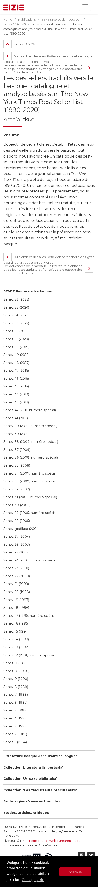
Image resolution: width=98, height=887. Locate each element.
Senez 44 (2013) (16, 394)
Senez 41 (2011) (15, 418)
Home (7, 19)
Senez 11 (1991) (15, 663)
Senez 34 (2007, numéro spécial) (30, 473)
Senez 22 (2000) (16, 576)
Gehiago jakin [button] (33, 880)
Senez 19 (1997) (16, 600)
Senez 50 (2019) (16, 347)
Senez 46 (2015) (16, 379)
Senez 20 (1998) (16, 592)
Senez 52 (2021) (15, 331)
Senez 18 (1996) (16, 608)
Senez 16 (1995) (16, 623)
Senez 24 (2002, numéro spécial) (30, 560)
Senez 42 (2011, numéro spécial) (29, 410)
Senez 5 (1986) (15, 710)
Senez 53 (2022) (16, 323)
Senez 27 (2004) (16, 536)
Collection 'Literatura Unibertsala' (33, 767)
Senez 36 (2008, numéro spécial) (30, 457)
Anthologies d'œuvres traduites (31, 801)
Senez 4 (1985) (15, 718)
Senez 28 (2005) (16, 521)
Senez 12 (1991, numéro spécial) (29, 655)
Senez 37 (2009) (16, 450)
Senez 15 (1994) (16, 631)
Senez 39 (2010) (16, 434)
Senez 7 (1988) (15, 694)
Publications (27, 19)
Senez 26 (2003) (16, 544)
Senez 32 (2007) (16, 489)
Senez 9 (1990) (15, 679)
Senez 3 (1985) (15, 726)
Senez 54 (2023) (16, 315)
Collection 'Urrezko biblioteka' (30, 779)
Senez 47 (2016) (16, 371)
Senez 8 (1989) (15, 687)
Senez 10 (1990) (16, 671)
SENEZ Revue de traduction (27, 291)
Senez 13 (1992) (16, 647)
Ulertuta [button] (75, 872)
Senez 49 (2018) (16, 355)
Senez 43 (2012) (16, 402)
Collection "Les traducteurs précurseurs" (40, 790)
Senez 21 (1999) (16, 584)
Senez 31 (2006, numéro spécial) (30, 497)
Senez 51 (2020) (16, 339)
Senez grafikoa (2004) (21, 529)
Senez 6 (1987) (15, 702)
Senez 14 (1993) (16, 639)
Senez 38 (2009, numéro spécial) (30, 442)
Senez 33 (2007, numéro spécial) (30, 481)
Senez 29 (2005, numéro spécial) (30, 513)
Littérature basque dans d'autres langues (40, 756)
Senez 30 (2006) (16, 505)
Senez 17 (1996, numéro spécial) (30, 616)
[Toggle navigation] (85, 6)
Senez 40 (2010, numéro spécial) (30, 426)
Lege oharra (38, 840)
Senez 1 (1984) (15, 742)
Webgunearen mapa (64, 840)
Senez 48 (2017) (16, 363)
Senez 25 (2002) (16, 552)
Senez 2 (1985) (15, 734)
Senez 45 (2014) (16, 386)
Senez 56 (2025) (16, 299)
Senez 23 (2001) (16, 568)
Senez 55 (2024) (16, 307)
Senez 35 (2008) (16, 465)
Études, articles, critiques (26, 813)
